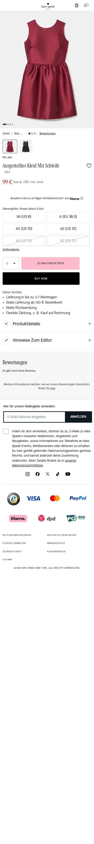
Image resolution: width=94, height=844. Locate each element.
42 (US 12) (68, 228)
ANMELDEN (78, 417)
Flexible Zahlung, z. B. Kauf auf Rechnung (38, 313)
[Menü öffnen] (85, 5)
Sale (7, 172)
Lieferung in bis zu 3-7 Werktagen (31, 297)
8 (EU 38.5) (68, 216)
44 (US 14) (24, 240)
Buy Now (41, 278)
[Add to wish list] (89, 166)
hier (53, 388)
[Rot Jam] (10, 146)
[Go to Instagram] (27, 475)
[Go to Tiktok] (57, 475)
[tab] (48, 6)
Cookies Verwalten (14, 543)
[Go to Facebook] (37, 475)
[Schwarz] (26, 146)
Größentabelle (11, 249)
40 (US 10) (24, 228)
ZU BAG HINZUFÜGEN (50, 263)
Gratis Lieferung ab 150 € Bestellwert (34, 302)
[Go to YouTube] (67, 475)
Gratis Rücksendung (21, 307)
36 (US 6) (23, 216)
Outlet (6, 133)
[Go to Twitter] (47, 475)
